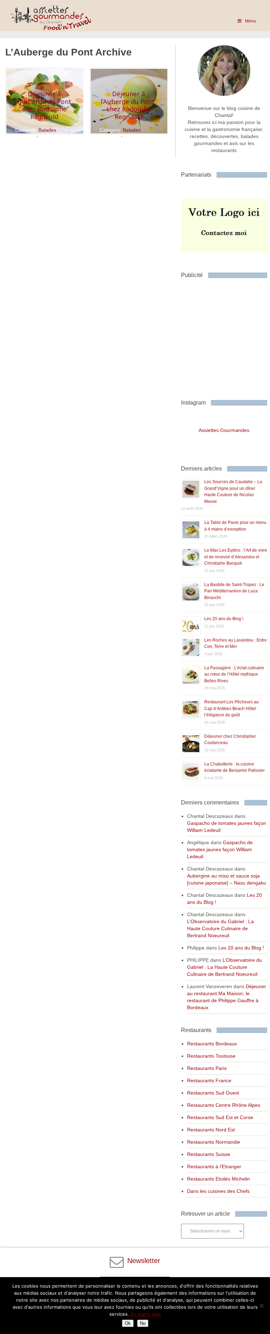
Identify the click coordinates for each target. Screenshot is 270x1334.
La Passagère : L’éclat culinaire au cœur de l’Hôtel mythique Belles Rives (234, 674)
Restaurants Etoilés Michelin (218, 1179)
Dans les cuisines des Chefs (218, 1191)
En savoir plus (145, 1314)
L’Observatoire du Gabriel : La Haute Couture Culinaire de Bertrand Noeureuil (220, 928)
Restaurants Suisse (208, 1154)
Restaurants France (209, 1080)
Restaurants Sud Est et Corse (220, 1117)
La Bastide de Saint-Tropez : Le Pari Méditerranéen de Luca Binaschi (234, 591)
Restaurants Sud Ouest (213, 1093)
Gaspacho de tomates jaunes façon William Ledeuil (220, 849)
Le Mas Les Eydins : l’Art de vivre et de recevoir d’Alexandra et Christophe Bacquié (235, 557)
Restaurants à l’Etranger (214, 1166)
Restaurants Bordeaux (212, 1043)
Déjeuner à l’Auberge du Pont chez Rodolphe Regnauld (44, 105)
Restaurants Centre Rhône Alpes (223, 1105)
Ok (128, 1323)
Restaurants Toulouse (211, 1056)
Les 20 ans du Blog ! (223, 618)
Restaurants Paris (207, 1068)
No (143, 1323)
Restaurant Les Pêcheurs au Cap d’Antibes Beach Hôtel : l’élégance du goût (231, 708)
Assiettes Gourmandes (224, 430)
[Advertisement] (225, 336)
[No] (261, 1305)
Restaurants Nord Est (211, 1129)
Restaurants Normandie (213, 1142)
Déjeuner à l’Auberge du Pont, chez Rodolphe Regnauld (128, 105)
